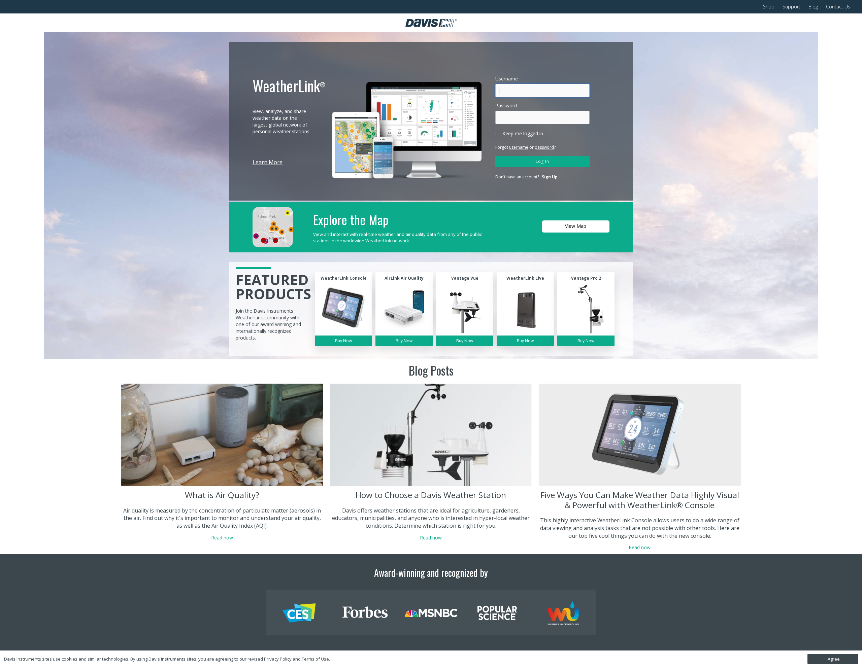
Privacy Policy (278, 659)
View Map (575, 226)
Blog (813, 6)
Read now (222, 537)
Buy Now (343, 341)
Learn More (268, 162)
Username (506, 78)
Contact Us (838, 6)
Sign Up (550, 177)
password (544, 147)
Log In (542, 161)
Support (791, 6)
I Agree (833, 659)
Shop (768, 6)
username (518, 147)
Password (506, 105)
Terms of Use (315, 659)
